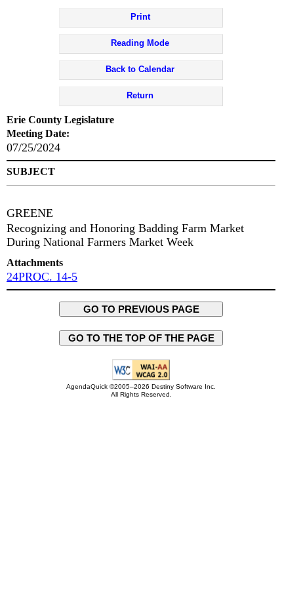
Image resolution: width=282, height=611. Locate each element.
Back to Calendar (140, 69)
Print (140, 17)
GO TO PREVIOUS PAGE (141, 309)
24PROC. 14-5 (42, 276)
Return (140, 95)
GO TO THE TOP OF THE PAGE (141, 338)
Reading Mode (140, 43)
